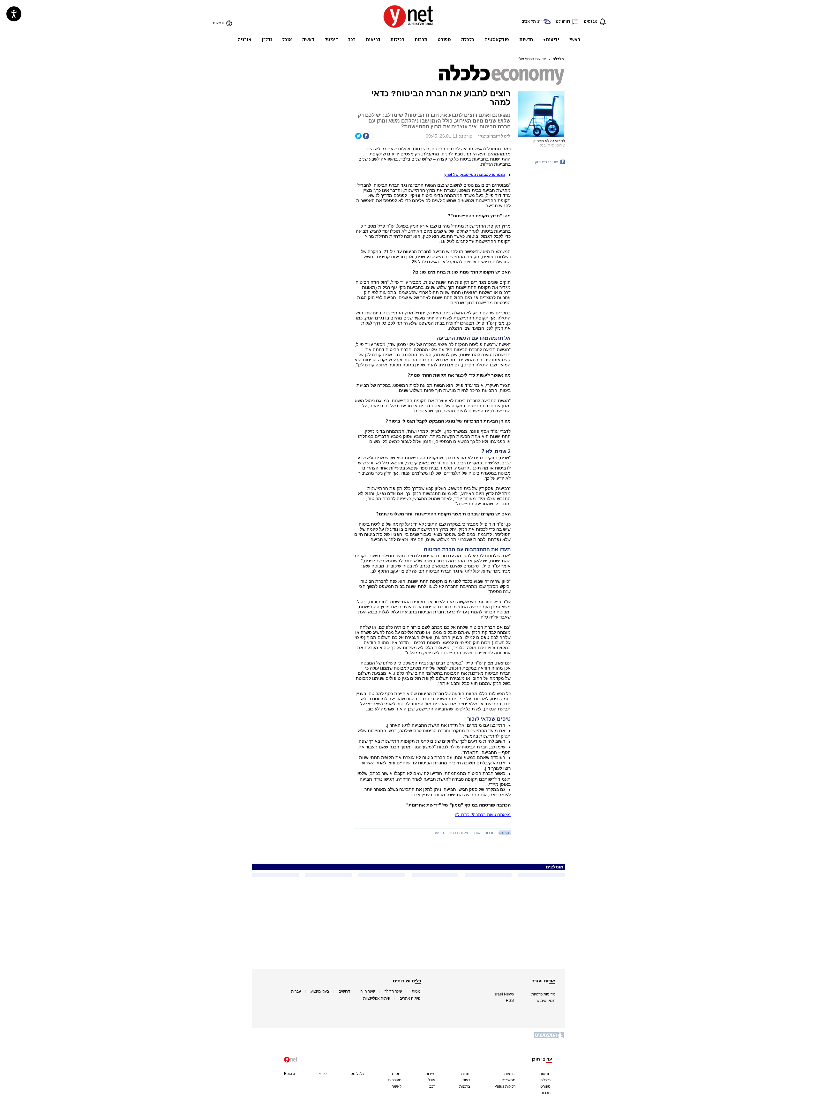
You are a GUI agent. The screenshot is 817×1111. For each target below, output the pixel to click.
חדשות (545, 1073)
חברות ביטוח (484, 832)
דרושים (344, 991)
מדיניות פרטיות (543, 994)
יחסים (396, 1073)
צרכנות (464, 1086)
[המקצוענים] (549, 1037)
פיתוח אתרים (410, 998)
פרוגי (322, 1073)
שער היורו (367, 991)
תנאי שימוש (545, 1000)
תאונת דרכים (459, 832)
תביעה (438, 832)
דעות (466, 1080)
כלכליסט (357, 1073)
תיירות (430, 1073)
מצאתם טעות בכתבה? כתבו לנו (483, 814)
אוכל (431, 1080)
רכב (432, 1086)
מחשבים (508, 1080)
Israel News (503, 994)
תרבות (545, 1093)
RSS (510, 1000)
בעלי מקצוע (320, 991)
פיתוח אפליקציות (376, 998)
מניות (416, 991)
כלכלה (558, 59)
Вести (289, 1073)
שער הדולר (393, 991)
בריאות (509, 1073)
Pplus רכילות (504, 1086)
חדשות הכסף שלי (532, 59)
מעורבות (394, 1080)
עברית (296, 991)
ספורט (545, 1086)
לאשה (396, 1086)
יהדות (465, 1073)
